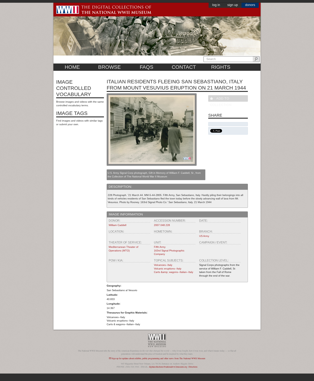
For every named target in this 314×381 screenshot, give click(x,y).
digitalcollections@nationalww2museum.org (168, 366)
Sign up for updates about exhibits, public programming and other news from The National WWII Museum (158, 358)
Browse (109, 67)
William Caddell (117, 225)
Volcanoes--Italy (163, 264)
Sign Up (232, 5)
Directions (193, 366)
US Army (204, 236)
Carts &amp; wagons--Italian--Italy (173, 272)
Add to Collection (221, 99)
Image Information (126, 214)
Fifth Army (160, 246)
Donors (250, 5)
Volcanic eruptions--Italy (167, 268)
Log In (216, 5)
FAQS (146, 67)
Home (72, 67)
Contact (184, 67)
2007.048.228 (162, 225)
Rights (220, 67)
